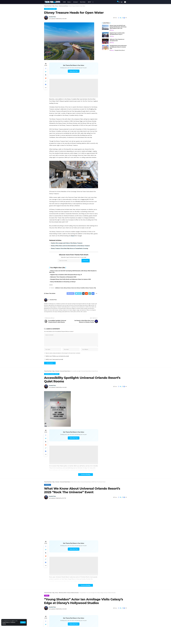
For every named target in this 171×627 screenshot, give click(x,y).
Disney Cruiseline (81, 287)
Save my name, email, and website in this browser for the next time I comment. (63, 353)
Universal (47, 484)
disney (65, 287)
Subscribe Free (74, 71)
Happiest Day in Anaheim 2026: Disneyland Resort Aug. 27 (66, 274)
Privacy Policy (5, 622)
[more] (93, 2)
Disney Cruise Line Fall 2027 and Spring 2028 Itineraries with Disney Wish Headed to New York (118, 27)
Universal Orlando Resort (51, 374)
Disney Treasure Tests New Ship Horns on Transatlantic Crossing (69, 248)
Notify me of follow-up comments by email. (57, 356)
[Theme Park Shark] (52, 2)
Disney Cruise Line (71, 287)
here (72, 235)
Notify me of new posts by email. (54, 359)
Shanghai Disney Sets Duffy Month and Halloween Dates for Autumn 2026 (70, 279)
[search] (119, 2)
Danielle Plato (52, 16)
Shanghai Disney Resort (120, 50)
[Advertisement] (73, 88)
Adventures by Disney (50, 8)
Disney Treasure (89, 287)
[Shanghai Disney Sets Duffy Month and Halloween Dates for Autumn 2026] (105, 47)
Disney (112, 30)
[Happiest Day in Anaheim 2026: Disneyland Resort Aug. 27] (105, 34)
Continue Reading (85, 474)
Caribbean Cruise (59, 287)
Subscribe (85, 260)
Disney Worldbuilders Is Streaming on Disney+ (63, 281)
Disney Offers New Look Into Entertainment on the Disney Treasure (70, 245)
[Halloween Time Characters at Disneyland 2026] (105, 41)
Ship (95, 287)
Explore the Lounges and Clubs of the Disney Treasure (66, 243)
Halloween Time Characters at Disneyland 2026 (63, 277)
